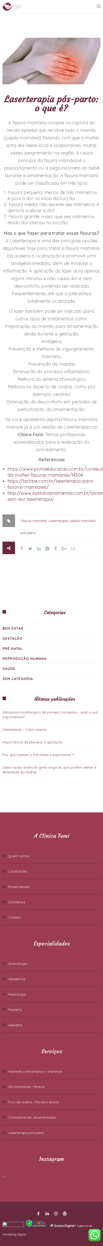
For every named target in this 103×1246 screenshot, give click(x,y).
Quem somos (19, 856)
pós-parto (28, 533)
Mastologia (17, 994)
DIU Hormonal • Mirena (26, 1087)
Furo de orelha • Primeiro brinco (33, 1102)
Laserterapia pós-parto (26, 1133)
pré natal (12, 648)
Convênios (16, 902)
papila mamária (82, 520)
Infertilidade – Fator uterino (24, 729)
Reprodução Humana (24, 658)
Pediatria (15, 1010)
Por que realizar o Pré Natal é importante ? (38, 754)
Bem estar (13, 628)
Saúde (8, 668)
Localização (17, 871)
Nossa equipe (19, 887)
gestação (12, 638)
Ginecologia (18, 964)
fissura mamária (33, 520)
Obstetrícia (16, 979)
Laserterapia (58, 520)
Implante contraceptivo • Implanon (35, 1071)
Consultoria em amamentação (32, 1117)
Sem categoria (17, 678)
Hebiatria (15, 1025)
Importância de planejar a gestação (32, 742)
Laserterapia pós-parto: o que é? (51, 103)
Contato (14, 917)
